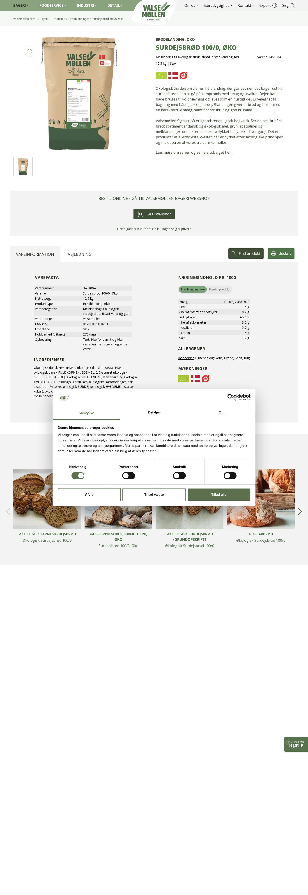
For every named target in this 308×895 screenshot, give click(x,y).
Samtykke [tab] (86, 413)
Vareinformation (35, 254)
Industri (85, 5)
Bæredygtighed (216, 5)
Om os (189, 5)
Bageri (19, 5)
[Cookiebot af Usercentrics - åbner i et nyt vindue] (231, 397)
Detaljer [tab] (154, 412)
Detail (114, 5)
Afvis (89, 494)
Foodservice (51, 5)
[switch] (128, 475)
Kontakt (244, 5)
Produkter (58, 19)
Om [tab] (221, 412)
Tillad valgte (153, 494)
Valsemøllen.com (24, 19)
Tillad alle (218, 494)
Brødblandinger (79, 19)
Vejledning (80, 254)
